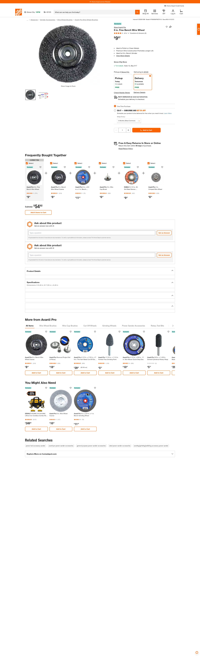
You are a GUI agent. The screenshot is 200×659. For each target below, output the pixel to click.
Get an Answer (164, 233)
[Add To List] (166, 26)
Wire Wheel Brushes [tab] (47, 325)
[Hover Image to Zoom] (68, 54)
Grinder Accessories (47, 20)
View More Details (123, 56)
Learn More (168, 113)
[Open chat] (198, 29)
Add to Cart (147, 130)
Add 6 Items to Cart (38, 212)
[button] (100, 271)
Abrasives (34, 20)
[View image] (30, 95)
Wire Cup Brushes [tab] (70, 325)
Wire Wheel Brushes (64, 20)
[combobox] (94, 12)
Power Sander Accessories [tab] (133, 325)
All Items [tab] (30, 325)
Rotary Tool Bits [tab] (157, 325)
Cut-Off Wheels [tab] (89, 325)
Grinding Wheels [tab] (109, 325)
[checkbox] (27, 163)
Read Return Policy (126, 149)
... (27, 20)
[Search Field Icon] (137, 12)
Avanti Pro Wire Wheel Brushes (86, 20)
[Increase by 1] (128, 130)
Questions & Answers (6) (138, 33)
